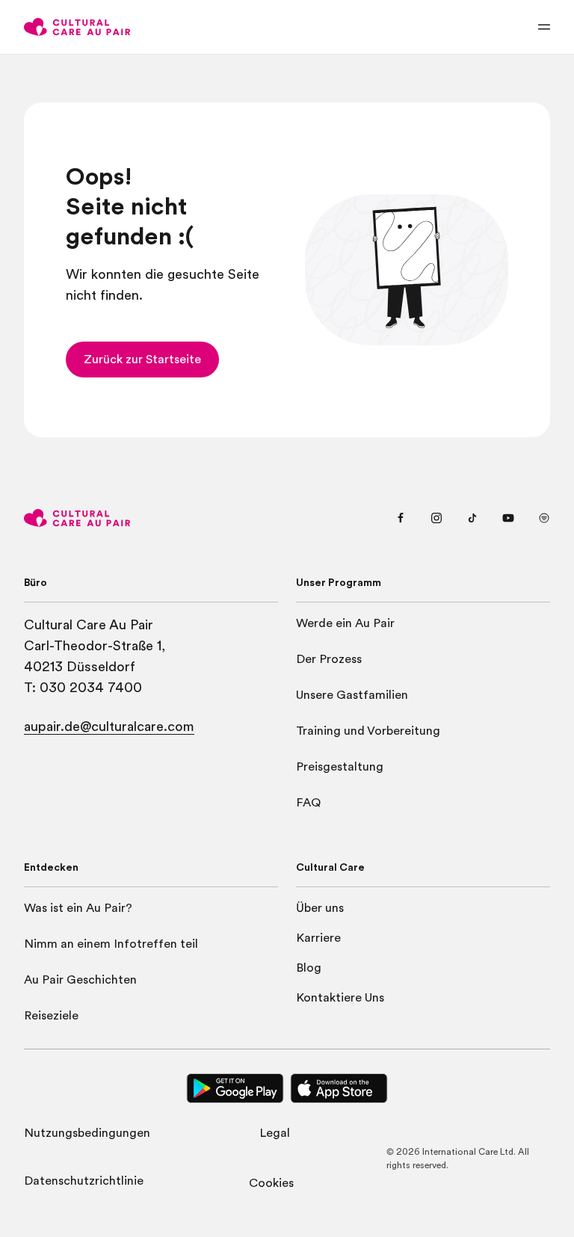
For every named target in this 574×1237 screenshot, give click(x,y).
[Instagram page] (436, 518)
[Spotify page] (544, 518)
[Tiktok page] (472, 518)
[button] (142, 359)
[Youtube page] (508, 518)
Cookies (271, 1183)
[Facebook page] (401, 518)
